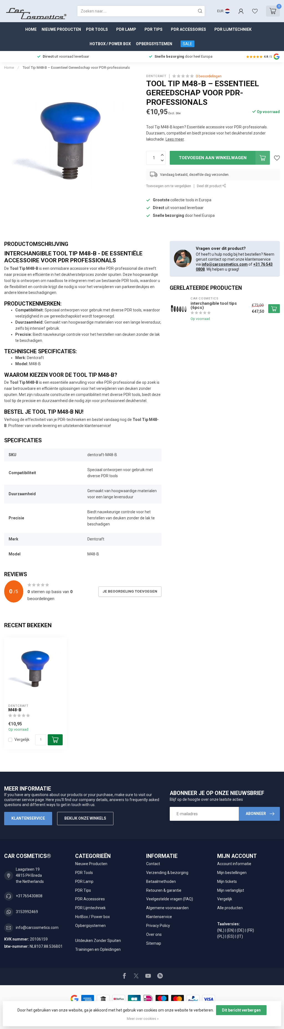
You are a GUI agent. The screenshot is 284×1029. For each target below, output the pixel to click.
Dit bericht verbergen (241, 1010)
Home (31, 29)
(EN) (230, 930)
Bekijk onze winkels (85, 818)
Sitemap (153, 943)
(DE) (240, 930)
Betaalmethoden (161, 881)
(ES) (230, 936)
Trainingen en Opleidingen (98, 949)
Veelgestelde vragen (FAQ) (169, 899)
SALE (187, 44)
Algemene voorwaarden (167, 908)
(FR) (250, 930)
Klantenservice (28, 818)
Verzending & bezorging (167, 872)
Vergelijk (21, 740)
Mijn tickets (227, 881)
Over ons (154, 934)
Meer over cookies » (143, 1019)
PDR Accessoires (188, 29)
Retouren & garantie (163, 890)
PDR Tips (153, 29)
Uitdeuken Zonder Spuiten (98, 940)
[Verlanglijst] (255, 11)
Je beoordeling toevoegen (130, 591)
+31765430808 (29, 896)
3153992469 (27, 911)
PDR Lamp (126, 29)
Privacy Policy (158, 925)
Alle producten (230, 908)
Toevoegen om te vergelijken (168, 186)
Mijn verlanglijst (230, 890)
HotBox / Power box (110, 44)
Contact (153, 864)
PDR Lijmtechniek (233, 29)
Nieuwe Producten (61, 29)
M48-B (14, 709)
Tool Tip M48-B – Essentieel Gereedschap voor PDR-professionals (76, 67)
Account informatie (234, 864)
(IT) (240, 936)
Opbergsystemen (154, 44)
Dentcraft (156, 76)
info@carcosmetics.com (225, 264)
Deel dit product (209, 186)
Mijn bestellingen (232, 872)
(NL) (220, 930)
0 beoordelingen (209, 76)
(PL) (220, 936)
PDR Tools (97, 29)
